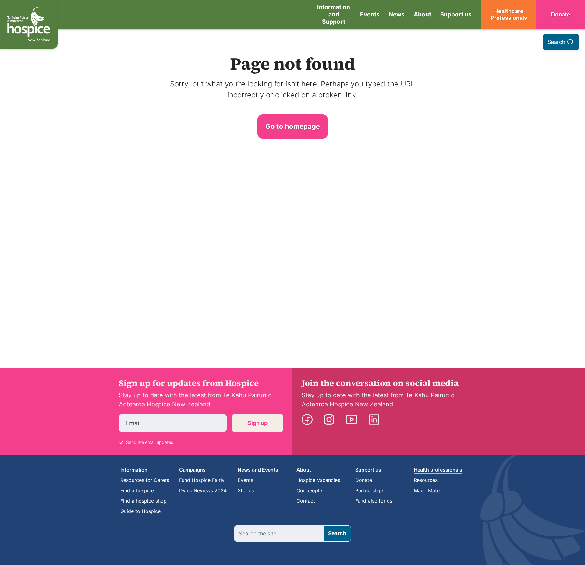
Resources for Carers (144, 480)
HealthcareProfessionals (509, 14)
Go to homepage (292, 126)
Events (370, 14)
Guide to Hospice (140, 511)
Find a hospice (137, 490)
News (397, 14)
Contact (305, 501)
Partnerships (369, 490)
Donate (560, 14)
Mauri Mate (427, 490)
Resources (426, 480)
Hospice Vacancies (318, 480)
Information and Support (333, 14)
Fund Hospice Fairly (202, 480)
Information (133, 470)
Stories (246, 490)
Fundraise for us (373, 501)
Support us (456, 14)
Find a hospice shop (143, 501)
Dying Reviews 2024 (203, 490)
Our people (309, 490)
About (422, 14)
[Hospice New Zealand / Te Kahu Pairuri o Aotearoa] (29, 24)
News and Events (258, 470)
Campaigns (192, 470)
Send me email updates (149, 442)
